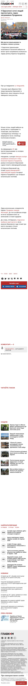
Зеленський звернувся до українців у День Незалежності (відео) (12, 607)
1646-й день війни (6, 6)
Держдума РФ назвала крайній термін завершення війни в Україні (16, 566)
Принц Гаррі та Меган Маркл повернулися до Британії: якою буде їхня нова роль (18, 427)
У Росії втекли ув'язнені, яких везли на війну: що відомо (18, 453)
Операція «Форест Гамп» (20, 6)
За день (17, 527)
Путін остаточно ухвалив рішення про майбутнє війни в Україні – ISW (16, 552)
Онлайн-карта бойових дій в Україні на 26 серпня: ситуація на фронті (16, 532)
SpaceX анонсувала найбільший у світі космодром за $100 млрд (17, 436)
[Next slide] (26, 7)
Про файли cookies (5, 682)
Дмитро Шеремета (5, 17)
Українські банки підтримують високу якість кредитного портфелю (17, 618)
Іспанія (5, 273)
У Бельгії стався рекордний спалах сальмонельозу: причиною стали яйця (17, 445)
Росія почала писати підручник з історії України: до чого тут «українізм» (17, 462)
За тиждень (4, 527)
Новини (4, 573)
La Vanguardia (19, 86)
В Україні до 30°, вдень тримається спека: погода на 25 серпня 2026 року (14, 595)
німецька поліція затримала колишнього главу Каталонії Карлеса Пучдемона (14, 159)
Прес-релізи (6, 613)
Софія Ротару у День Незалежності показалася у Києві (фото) (16, 545)
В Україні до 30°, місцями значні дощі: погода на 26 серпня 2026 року (12, 576)
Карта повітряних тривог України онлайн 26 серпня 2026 (15, 539)
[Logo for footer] (7, 634)
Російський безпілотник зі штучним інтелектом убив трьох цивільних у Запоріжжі (11, 589)
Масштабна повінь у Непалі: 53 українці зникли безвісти (17, 470)
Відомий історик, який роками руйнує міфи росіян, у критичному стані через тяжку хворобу (16, 559)
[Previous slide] (24, 7)
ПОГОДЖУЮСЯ (21, 683)
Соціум (4, 422)
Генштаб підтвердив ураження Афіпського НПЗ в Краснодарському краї (13, 582)
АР (13, 149)
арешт (10, 273)
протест (15, 273)
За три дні (11, 527)
